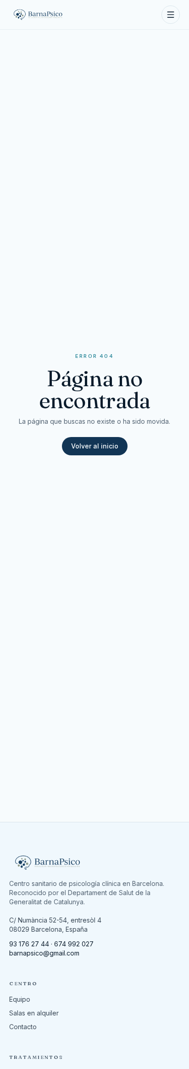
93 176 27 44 (29, 944)
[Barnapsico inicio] (38, 14)
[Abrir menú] (170, 14)
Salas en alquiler (34, 1013)
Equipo (19, 999)
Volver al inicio (94, 446)
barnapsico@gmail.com (44, 953)
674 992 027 (74, 944)
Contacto (23, 1027)
